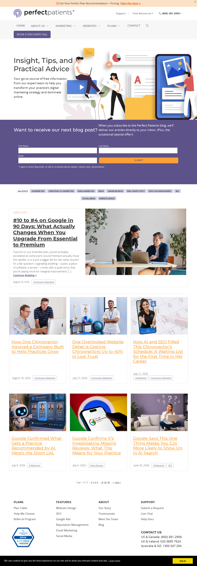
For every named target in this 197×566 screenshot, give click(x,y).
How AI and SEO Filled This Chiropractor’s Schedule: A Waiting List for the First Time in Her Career (158, 351)
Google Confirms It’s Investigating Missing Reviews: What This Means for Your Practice (96, 445)
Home (21, 26)
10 (102, 482)
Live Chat (147, 514)
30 (108, 482)
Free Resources (142, 13)
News (101, 191)
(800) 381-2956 (170, 13)
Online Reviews (115, 191)
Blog (101, 525)
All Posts (23, 191)
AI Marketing (38, 191)
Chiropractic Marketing (61, 191)
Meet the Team (108, 519)
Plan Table (20, 508)
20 (105, 482)
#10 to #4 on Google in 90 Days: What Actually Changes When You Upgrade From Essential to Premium (45, 232)
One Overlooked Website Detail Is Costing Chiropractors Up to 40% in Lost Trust (98, 349)
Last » (118, 482)
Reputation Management (72, 525)
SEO (177, 191)
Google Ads (63, 519)
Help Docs (147, 519)
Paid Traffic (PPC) (136, 191)
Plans (112, 26)
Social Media (88, 198)
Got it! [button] (183, 561)
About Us (38, 26)
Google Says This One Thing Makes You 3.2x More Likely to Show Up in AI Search (157, 445)
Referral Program (25, 519)
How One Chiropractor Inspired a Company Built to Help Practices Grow (38, 346)
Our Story (104, 508)
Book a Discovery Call (32, 34)
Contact (133, 26)
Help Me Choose (24, 514)
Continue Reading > (25, 275)
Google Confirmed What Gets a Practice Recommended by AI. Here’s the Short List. (37, 445)
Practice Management (160, 191)
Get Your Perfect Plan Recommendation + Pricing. (100, 3)
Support (121, 13)
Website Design (107, 198)
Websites (89, 26)
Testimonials (106, 514)
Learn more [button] (114, 561)
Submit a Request (152, 508)
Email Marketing (86, 191)
